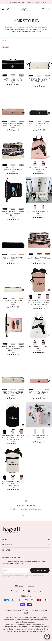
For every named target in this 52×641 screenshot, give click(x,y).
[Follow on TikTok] (35, 591)
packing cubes (39, 620)
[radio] (5, 73)
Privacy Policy (10, 610)
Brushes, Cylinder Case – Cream (39, 212)
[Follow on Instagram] (17, 591)
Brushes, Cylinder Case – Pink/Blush (39, 437)
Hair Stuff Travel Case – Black (39, 125)
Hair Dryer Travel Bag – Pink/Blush (39, 168)
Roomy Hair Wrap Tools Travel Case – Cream (13, 393)
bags (31, 620)
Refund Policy (35, 610)
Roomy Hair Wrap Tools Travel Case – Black (13, 258)
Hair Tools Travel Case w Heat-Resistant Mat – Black (13, 213)
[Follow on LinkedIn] (40, 591)
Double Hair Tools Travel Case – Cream (13, 168)
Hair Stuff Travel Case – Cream (13, 302)
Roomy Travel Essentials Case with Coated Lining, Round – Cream (13, 483)
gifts (17, 622)
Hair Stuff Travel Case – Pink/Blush (39, 393)
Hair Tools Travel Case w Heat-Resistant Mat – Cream (39, 80)
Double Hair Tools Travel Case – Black (13, 79)
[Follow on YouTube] (29, 591)
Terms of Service (22, 610)
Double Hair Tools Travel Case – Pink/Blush (39, 258)
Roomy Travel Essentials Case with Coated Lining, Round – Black (13, 437)
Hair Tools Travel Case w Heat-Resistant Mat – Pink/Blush (13, 348)
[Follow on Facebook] (11, 591)
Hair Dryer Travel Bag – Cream (39, 347)
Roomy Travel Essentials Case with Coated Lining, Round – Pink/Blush (39, 302)
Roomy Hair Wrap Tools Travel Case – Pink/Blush (13, 125)
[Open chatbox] (47, 636)
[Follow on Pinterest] (23, 591)
